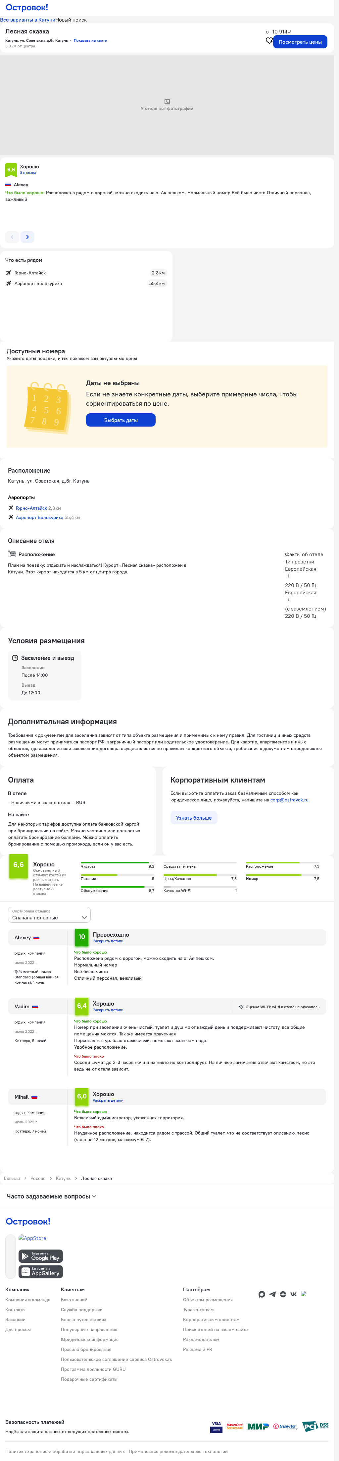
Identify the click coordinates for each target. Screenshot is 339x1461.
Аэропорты (21, 497)
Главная (12, 1178)
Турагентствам (198, 1310)
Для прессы (18, 1329)
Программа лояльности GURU (93, 1369)
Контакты (15, 1310)
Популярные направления (89, 1329)
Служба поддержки (82, 1310)
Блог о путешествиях (83, 1319)
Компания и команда (27, 1300)
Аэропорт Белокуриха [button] (39, 517)
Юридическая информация (90, 1339)
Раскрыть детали (108, 940)
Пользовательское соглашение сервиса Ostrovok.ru (116, 1359)
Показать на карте (90, 40)
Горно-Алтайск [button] (31, 508)
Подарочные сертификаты (89, 1379)
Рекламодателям (201, 1339)
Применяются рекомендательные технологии (178, 1451)
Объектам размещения (208, 1300)
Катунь (63, 1178)
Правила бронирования (86, 1349)
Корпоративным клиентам (211, 1319)
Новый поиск (71, 19)
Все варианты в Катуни (27, 19)
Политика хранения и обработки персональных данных (65, 1451)
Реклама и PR (197, 1349)
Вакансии (15, 1319)
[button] (11, 170)
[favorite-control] (269, 41)
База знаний (74, 1300)
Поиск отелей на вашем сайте (215, 1329)
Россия (37, 1178)
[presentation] (49, 915)
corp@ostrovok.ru (289, 800)
